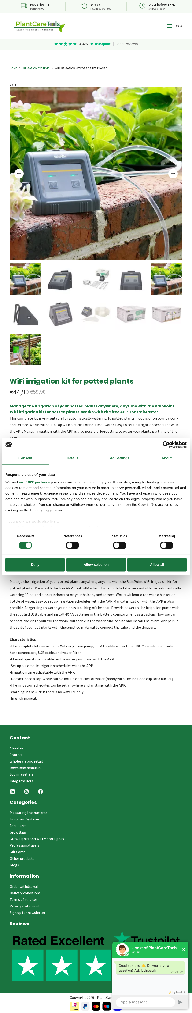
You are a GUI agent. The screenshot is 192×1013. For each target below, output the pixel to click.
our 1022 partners (34, 482)
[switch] (72, 545)
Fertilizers (18, 825)
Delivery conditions (25, 893)
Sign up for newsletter (27, 912)
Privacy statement (24, 906)
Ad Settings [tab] (119, 458)
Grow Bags (18, 832)
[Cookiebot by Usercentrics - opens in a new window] (166, 444)
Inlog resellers (21, 780)
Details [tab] (72, 458)
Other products (22, 858)
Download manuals (25, 767)
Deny (35, 565)
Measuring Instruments (29, 812)
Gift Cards (17, 851)
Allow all (157, 565)
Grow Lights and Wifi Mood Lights (37, 838)
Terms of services (23, 899)
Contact (16, 754)
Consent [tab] (25, 458)
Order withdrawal (24, 886)
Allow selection (96, 565)
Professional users (24, 845)
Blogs (14, 865)
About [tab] (167, 458)
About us (17, 748)
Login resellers (21, 774)
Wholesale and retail (26, 761)
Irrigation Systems (25, 819)
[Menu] (169, 26)
